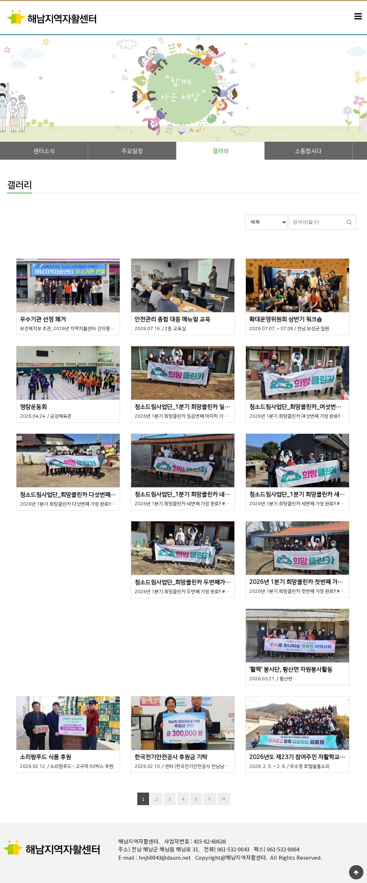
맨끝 (224, 799)
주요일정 (132, 150)
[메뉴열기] (358, 16)
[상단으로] (356, 872)
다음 (210, 799)
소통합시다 (308, 150)
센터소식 (44, 150)
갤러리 (221, 150)
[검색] (349, 222)
